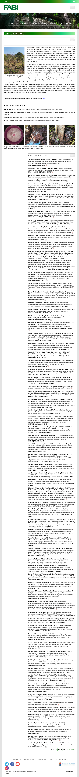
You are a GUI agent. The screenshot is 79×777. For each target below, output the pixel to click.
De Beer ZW (64, 410)
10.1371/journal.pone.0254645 (37, 366)
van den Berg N (40, 159)
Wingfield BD (32, 251)
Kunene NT (44, 435)
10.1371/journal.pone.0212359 (37, 424)
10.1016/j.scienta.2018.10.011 (37, 451)
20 (56, 749)
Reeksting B (32, 565)
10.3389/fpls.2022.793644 (43, 341)
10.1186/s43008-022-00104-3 (61, 270)
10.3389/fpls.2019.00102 (45, 432)
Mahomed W (39, 574)
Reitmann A (32, 529)
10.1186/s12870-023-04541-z (43, 248)
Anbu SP (31, 236)
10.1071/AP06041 (47, 700)
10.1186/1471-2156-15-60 (35, 588)
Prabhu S (31, 379)
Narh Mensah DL (56, 257)
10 (53, 749)
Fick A (30, 309)
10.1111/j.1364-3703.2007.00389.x (53, 681)
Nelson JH (61, 194)
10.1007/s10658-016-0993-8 (39, 535)
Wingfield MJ (42, 260)
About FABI (17, 759)
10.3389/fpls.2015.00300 (35, 580)
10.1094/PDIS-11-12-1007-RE (40, 631)
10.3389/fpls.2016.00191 (35, 556)
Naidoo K (52, 490)
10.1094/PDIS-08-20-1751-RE (37, 358)
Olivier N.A (40, 565)
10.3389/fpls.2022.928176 (36, 299)
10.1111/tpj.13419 (47, 527)
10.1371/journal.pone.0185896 (60, 506)
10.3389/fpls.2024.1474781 (44, 217)
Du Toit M (42, 410)
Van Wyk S (44, 494)
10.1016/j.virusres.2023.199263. (61, 232)
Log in (73, 1)
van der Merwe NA (65, 323)
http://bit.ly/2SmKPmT (45, 407)
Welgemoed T (32, 260)
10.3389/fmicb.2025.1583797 (39, 200)
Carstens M (31, 168)
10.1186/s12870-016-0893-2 (53, 571)
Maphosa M (46, 257)
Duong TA (45, 184)
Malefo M (31, 391)
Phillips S (67, 538)
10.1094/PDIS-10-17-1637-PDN (37, 470)
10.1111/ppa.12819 (66, 477)
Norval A (44, 168)
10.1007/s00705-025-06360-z (57, 181)
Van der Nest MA (68, 492)
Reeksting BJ (32, 591)
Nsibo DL (65, 257)
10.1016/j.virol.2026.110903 (36, 165)
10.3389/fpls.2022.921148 (43, 313)
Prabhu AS (48, 369)
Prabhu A (31, 502)
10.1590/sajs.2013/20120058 (66, 616)
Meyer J (72, 519)
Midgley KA (31, 316)
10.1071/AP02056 (33, 733)
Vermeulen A (53, 194)
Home (5, 1)
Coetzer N (40, 591)
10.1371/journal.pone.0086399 (37, 598)
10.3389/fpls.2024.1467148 (60, 224)
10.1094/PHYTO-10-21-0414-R (59, 349)
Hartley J (31, 257)
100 (64, 749)
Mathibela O (38, 391)
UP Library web (61, 759)
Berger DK (40, 251)
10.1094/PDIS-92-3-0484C (62, 672)
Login (51, 759)
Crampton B (64, 454)
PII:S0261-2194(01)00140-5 (50, 740)
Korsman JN (47, 582)
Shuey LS (38, 548)
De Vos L (39, 490)
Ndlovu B (38, 502)
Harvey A (31, 211)
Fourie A (45, 194)
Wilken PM (42, 253)
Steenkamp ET (49, 488)
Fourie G (70, 255)
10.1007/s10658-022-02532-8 (58, 306)
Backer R (70, 184)
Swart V (54, 159)
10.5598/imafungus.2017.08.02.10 (54, 499)
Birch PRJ (53, 651)
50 (61, 749)
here (43, 98)
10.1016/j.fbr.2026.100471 (43, 172)
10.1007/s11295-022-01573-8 (36, 280)
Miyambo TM (32, 323)
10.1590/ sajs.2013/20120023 (55, 622)
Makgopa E (46, 391)
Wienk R (30, 273)
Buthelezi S (68, 253)
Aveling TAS (60, 473)
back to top (69, 771)
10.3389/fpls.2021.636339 (46, 383)
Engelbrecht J (61, 184)
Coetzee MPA (49, 251)
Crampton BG (55, 391)
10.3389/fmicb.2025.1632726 (37, 191)
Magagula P (32, 194)
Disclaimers (42, 759)
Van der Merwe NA (34, 494)
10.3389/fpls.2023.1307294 (36, 239)
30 (58, 749)
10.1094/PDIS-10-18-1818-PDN (50, 414)
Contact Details (29, 759)
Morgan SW (49, 410)
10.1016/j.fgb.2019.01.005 (36, 441)
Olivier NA (65, 417)
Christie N (31, 519)
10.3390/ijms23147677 (67, 287)
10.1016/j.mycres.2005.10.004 (37, 691)
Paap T (47, 344)
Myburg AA (38, 519)
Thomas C (55, 259)
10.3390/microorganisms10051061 (62, 328)
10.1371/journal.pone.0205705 (48, 462)
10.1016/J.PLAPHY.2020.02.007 (38, 397)
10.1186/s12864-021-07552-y (41, 375)
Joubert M (31, 159)
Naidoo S (38, 242)
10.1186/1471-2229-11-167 (36, 639)
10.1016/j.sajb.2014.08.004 (47, 609)
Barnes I (61, 253)
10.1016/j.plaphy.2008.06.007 (37, 665)
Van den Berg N (33, 253)
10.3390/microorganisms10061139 (39, 319)
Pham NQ (70, 251)
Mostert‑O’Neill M (39, 273)
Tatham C (59, 492)
